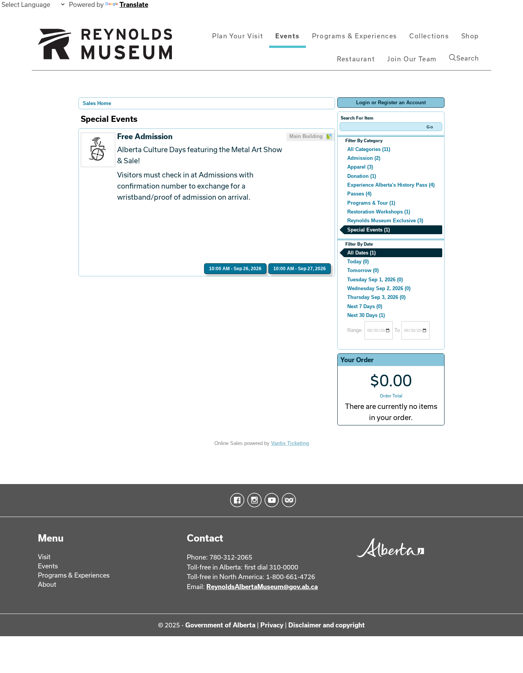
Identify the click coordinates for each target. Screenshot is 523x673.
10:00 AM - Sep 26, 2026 (235, 268)
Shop (470, 35)
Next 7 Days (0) (364, 306)
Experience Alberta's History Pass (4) (391, 185)
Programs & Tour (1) (371, 203)
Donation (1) (361, 176)
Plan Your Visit (237, 35)
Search (467, 58)
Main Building (306, 136)
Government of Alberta (220, 625)
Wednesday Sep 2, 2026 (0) (378, 288)
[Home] (105, 47)
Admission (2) (363, 158)
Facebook (235, 500)
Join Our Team (412, 58)
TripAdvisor (287, 500)
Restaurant (356, 58)
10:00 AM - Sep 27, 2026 (299, 268)
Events (287, 35)
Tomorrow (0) (363, 270)
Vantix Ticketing (290, 443)
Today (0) (358, 261)
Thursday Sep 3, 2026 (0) (376, 297)
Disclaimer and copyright (326, 625)
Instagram (253, 500)
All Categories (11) (368, 149)
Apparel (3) (360, 167)
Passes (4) (359, 194)
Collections (429, 35)
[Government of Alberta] (388, 559)
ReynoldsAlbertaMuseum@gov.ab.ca (262, 586)
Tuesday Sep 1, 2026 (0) (375, 279)
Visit (44, 556)
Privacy (271, 625)
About (47, 584)
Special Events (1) (368, 230)
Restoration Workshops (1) (378, 212)
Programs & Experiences (354, 35)
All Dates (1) (361, 253)
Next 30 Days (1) (366, 315)
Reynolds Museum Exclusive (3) (385, 220)
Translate (133, 4)
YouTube (270, 500)
